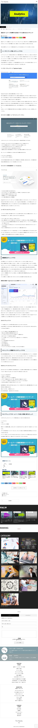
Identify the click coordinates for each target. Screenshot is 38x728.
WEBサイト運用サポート (19, 700)
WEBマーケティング (6, 494)
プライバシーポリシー (19, 712)
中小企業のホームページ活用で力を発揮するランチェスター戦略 (32, 477)
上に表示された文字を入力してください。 (19, 639)
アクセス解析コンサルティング (19, 692)
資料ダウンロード (19, 252)
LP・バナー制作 (19, 670)
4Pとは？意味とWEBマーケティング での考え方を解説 (14, 477)
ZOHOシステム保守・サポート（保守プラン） (19, 682)
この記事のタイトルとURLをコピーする (19, 487)
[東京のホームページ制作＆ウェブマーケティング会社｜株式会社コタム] (4, 1)
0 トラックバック (28, 615)
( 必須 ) (6, 620)
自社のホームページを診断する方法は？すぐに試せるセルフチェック (6, 477)
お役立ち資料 (19, 713)
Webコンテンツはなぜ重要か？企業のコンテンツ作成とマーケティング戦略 (23, 477)
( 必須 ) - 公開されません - (6, 623)
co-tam (6, 493)
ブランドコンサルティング (19, 690)
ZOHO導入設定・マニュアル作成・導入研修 (19, 680)
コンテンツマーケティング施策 (19, 695)
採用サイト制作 (19, 668)
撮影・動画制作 (19, 675)
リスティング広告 (19, 697)
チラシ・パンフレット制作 (19, 673)
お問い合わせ (19, 715)
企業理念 (19, 710)
